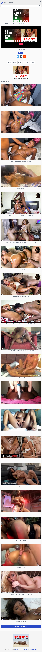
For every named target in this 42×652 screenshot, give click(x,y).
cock (15, 62)
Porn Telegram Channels (25, 649)
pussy (32, 62)
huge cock (26, 62)
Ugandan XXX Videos (33, 649)
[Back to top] (40, 649)
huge (20, 62)
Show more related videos (21, 626)
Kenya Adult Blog (18, 649)
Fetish (10, 62)
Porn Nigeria (8, 3)
